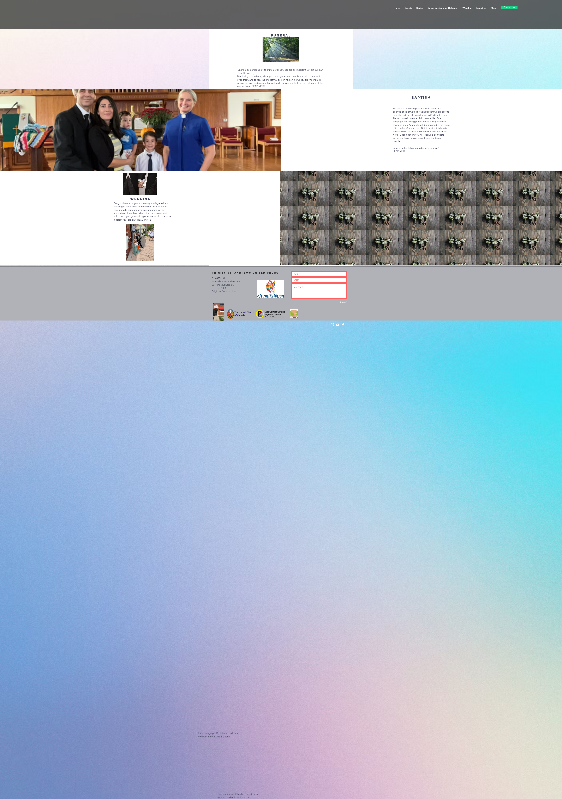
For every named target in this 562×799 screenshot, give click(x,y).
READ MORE (258, 86)
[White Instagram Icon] (332, 325)
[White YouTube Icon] (338, 325)
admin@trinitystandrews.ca (226, 281)
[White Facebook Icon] (343, 325)
